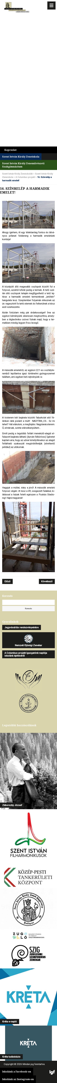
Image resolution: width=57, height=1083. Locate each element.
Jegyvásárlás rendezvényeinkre (22, 627)
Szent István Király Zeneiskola (20, 156)
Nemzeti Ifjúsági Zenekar (28, 645)
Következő (46, 581)
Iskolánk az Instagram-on (18, 1079)
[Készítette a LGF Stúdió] (52, 1072)
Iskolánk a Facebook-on (16, 1071)
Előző (7, 581)
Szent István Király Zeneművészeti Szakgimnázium (23, 165)
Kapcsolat (10, 149)
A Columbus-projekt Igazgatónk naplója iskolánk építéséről (26, 654)
